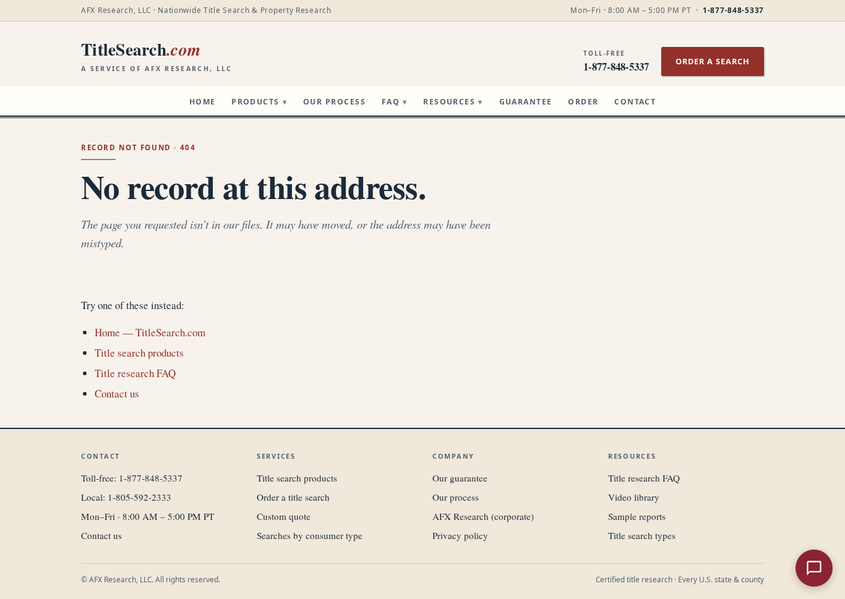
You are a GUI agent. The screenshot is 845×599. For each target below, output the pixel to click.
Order (583, 101)
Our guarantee (459, 478)
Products (259, 101)
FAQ (395, 101)
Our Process (334, 101)
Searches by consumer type (309, 535)
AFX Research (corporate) (483, 516)
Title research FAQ (135, 373)
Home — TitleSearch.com (150, 332)
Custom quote (284, 516)
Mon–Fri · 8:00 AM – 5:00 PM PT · (667, 10)
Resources (453, 101)
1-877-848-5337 (150, 478)
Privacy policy (460, 535)
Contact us (117, 393)
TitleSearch (157, 55)
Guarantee (525, 101)
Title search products (139, 353)
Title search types (642, 535)
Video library (633, 497)
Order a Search (713, 61)
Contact (635, 101)
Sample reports (637, 516)
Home (202, 101)
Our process (455, 497)
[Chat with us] (814, 568)
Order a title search (293, 497)
